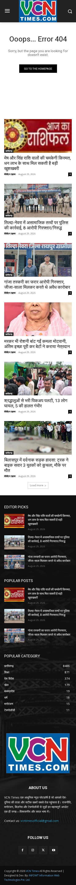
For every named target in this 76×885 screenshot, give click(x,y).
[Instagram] (33, 850)
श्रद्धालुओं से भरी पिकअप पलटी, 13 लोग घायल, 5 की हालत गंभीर (35, 403)
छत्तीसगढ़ (8, 150)
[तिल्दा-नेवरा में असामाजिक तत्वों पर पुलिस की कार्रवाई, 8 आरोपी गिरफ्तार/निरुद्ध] (38, 200)
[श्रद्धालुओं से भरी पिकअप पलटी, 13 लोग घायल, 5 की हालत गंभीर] (38, 378)
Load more (36, 485)
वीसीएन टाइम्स (9, 174)
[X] (43, 850)
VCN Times (32, 871)
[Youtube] (53, 850)
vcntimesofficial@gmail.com (39, 821)
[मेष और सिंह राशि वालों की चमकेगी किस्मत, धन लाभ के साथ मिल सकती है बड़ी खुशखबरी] (38, 136)
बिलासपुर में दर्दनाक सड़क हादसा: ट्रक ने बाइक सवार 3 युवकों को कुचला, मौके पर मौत (36, 465)
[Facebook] (22, 850)
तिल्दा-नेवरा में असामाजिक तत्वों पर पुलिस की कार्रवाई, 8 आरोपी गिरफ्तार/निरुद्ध (36, 225)
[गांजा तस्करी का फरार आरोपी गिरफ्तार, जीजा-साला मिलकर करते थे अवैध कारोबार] (38, 260)
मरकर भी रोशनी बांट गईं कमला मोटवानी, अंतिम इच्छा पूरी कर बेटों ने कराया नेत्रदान (37, 344)
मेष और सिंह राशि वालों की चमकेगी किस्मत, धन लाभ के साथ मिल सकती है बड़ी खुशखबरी (37, 163)
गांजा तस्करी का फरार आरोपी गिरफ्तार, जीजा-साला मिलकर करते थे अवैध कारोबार (37, 284)
